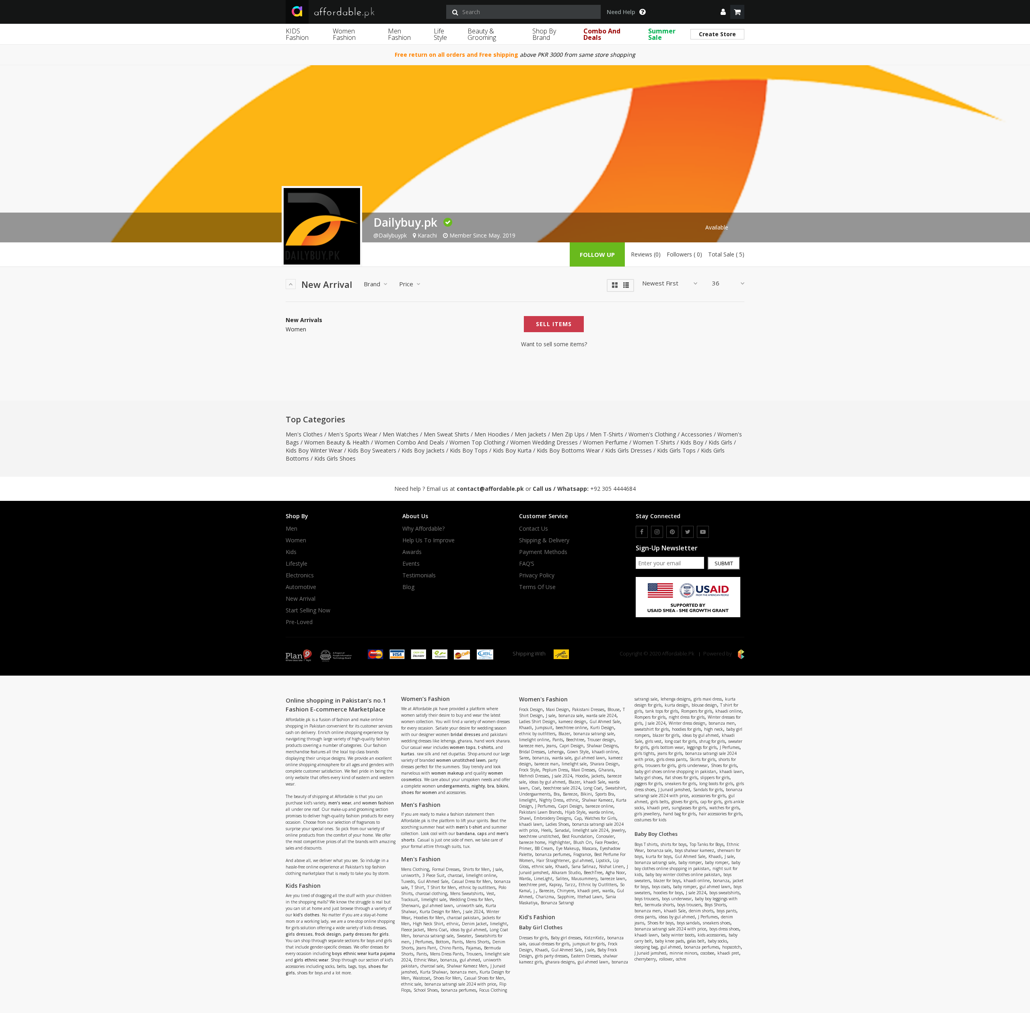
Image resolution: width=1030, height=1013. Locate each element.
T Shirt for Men (441, 887)
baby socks (717, 941)
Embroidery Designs (552, 818)
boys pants (726, 911)
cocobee (707, 953)
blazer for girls (666, 735)
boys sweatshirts (724, 892)
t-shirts (485, 747)
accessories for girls (708, 795)
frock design (328, 934)
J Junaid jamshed (674, 789)
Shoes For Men (447, 978)
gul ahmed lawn (437, 905)
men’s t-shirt (469, 827)
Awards (412, 552)
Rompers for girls (696, 711)
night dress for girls (687, 717)
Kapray (555, 884)
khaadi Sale (594, 782)
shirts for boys (673, 844)
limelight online (481, 875)
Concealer (605, 836)
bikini (502, 786)
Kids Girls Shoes (335, 458)
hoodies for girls (686, 729)
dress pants (644, 917)
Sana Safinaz (583, 866)
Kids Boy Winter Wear (314, 450)
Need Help (621, 12)
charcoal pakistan (463, 917)
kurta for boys (659, 856)
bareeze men (531, 745)
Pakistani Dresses (588, 709)
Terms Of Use (537, 587)
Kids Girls (720, 442)
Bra (557, 794)
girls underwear (693, 765)
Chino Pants (451, 948)
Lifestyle (296, 563)
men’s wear (339, 803)
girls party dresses (551, 956)
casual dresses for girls (549, 944)
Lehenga (556, 752)
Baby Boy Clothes (656, 833)
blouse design (704, 705)
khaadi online (605, 752)
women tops (463, 747)
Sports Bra (604, 794)
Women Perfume (605, 442)
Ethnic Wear (425, 960)
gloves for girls (684, 801)
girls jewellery (647, 814)
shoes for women (419, 792)
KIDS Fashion (297, 34)
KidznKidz (594, 938)
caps (482, 833)
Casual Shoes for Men (484, 978)
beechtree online (571, 727)
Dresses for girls (533, 938)
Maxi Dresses (583, 770)
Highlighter (559, 842)
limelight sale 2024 (590, 830)
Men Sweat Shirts (446, 434)
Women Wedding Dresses (544, 442)
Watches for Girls (600, 818)
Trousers (474, 954)
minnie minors (683, 953)
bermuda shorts (659, 905)
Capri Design (571, 745)
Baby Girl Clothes (540, 927)
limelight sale (433, 899)
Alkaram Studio (566, 872)
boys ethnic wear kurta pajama (363, 953)
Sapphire (565, 896)
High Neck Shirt (428, 923)
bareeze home (532, 842)
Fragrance (582, 854)
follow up (597, 254)
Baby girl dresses (566, 938)
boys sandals (688, 923)
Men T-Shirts (606, 434)
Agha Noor (615, 872)
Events (411, 563)
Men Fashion (399, 34)
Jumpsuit (543, 727)
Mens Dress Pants (446, 954)
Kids (291, 552)
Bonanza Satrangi (557, 902)
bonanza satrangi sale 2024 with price (460, 984)
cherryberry (645, 959)
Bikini (586, 794)
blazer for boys (666, 880)
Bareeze (570, 794)
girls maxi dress (708, 699)
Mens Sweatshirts (466, 893)
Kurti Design (602, 727)
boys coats (661, 886)
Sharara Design (604, 764)
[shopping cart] (737, 12)
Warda (525, 878)
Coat (535, 788)
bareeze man (546, 764)
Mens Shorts (477, 942)
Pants (457, 942)
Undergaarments (534, 794)
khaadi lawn (530, 824)
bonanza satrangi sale (433, 936)
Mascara (589, 848)
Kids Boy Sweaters (372, 450)
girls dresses (299, 934)
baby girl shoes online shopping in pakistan (675, 771)
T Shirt (417, 887)
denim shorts (701, 911)
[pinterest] (672, 532)
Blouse (614, 709)
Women (296, 329)
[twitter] (688, 532)
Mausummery (584, 878)
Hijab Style (575, 812)
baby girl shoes (648, 777)
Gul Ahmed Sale (433, 881)
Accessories (696, 434)
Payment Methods (543, 552)
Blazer (564, 733)
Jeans (551, 745)
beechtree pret (532, 884)
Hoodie (581, 776)
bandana (465, 833)
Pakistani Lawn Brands (540, 812)
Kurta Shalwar (433, 972)
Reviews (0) (646, 254)
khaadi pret (588, 890)
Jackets (597, 776)
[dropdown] (723, 12)
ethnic (453, 923)
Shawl (525, 818)
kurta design (676, 705)
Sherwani (410, 905)
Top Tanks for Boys (706, 844)
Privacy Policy (536, 575)
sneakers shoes (716, 923)
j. (535, 890)
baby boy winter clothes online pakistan (682, 874)
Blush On (582, 842)
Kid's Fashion (537, 917)
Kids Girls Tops (676, 450)
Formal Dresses (445, 869)
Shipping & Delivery (544, 540)
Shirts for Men (476, 869)
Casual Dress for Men (471, 881)
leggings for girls (702, 747)
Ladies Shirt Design (537, 721)
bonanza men (463, 972)
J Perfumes (423, 942)
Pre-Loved (299, 622)
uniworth (410, 875)
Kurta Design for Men (440, 911)
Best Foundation (577, 836)
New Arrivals (304, 320)
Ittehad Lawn (589, 896)
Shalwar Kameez (597, 800)
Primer (525, 848)
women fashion (378, 803)
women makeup (447, 773)
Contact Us (533, 528)
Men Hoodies (491, 434)
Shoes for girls (724, 765)
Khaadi (525, 727)
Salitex (562, 878)
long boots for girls (716, 783)
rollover (666, 959)
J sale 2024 (473, 911)
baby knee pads (669, 941)
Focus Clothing (493, 990)
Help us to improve (428, 540)
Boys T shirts (645, 844)
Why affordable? (423, 528)
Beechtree (575, 739)
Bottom (442, 942)
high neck (713, 729)
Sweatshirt (615, 788)
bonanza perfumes (458, 990)
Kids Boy (691, 442)
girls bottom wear (667, 747)
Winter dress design (687, 723)
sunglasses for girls (689, 807)
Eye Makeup (567, 848)
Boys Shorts (715, 905)
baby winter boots (677, 935)
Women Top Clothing (477, 442)
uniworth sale (469, 905)
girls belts (659, 801)
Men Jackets (530, 434)
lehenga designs (675, 699)
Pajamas (473, 948)
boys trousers (646, 898)
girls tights (644, 753)
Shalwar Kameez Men (467, 966)
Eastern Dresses (585, 956)
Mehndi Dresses (534, 776)
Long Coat (592, 788)
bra (490, 786)
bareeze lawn (612, 878)
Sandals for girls (708, 789)
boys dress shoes (724, 929)
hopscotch (731, 947)
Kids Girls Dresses (628, 450)
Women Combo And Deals (409, 442)
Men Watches (400, 434)
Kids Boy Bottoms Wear (568, 450)
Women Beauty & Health (336, 442)
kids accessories (711, 935)
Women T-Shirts (654, 442)
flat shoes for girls (681, 777)
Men (291, 528)
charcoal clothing (431, 893)
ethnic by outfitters (477, 887)
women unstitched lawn (461, 760)
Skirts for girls (702, 759)
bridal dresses (465, 734)
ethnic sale (411, 984)
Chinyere (565, 890)
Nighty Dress (551, 800)
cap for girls (710, 801)
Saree (524, 758)
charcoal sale (431, 966)
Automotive (301, 587)
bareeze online (599, 806)
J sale (497, 869)
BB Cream (544, 848)
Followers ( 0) (684, 254)
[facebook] (642, 532)
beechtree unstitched (539, 836)
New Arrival (300, 599)
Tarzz (570, 884)
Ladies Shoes (557, 824)
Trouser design (600, 739)
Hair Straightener (552, 860)
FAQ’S (526, 563)
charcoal (455, 875)
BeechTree (593, 872)
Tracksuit (409, 899)
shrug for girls (712, 741)
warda (608, 890)
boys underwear (677, 898)
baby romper (690, 862)
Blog (408, 587)
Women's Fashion (543, 699)
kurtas (407, 754)
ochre (681, 959)
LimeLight (543, 878)
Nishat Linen (611, 866)
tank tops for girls (661, 711)
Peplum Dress (555, 770)
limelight (498, 923)
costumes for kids (650, 820)
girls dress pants (671, 759)
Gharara (606, 770)
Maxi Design (557, 709)
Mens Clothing (415, 869)
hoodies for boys (668, 892)
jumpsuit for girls (589, 944)
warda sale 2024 (601, 715)
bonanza (448, 960)
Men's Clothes (304, 434)
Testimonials (419, 575)
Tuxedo (407, 881)
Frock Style (529, 770)
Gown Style (578, 752)
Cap (577, 818)
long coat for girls (680, 741)
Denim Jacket (474, 923)
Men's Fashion (421, 859)
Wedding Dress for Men (471, 899)
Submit (724, 563)
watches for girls (724, 807)
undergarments (453, 786)
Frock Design (531, 709)
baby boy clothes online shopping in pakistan (687, 865)
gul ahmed (470, 960)
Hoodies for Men (429, 917)
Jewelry (618, 830)
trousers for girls (660, 765)
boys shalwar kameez (694, 850)
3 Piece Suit (433, 875)
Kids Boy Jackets (423, 450)
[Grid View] (615, 284)
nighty (478, 786)
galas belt (696, 941)
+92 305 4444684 (613, 488)
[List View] (626, 284)
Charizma (545, 896)
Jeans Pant (426, 948)
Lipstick (603, 860)
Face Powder (606, 842)
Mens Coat (437, 929)
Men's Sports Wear (352, 434)
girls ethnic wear (311, 960)
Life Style (440, 34)
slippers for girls (714, 777)
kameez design (572, 721)
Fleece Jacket (412, 929)
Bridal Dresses (532, 752)
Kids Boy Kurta (512, 450)
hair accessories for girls (720, 814)
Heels (546, 830)
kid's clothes (306, 915)
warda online (601, 812)
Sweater (464, 936)
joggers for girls (648, 783)
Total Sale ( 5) (726, 254)
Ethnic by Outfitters (598, 884)
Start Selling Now (308, 610)
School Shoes (426, 990)
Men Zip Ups (568, 434)
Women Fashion (344, 34)
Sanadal (561, 830)
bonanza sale (570, 715)
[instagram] (657, 532)
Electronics (300, 575)
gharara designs (560, 962)
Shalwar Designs (602, 745)
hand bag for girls (679, 814)
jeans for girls (669, 753)
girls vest (653, 741)
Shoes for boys (660, 923)
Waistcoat (421, 978)
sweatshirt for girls (651, 729)
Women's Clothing (652, 434)
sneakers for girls (680, 783)
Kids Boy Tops (469, 450)
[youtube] (703, 532)
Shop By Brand (544, 34)
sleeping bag (645, 947)
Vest (490, 893)
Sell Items (554, 324)
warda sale (561, 758)
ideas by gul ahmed (468, 929)
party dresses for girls (366, 934)
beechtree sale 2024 (561, 788)
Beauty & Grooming (482, 34)
